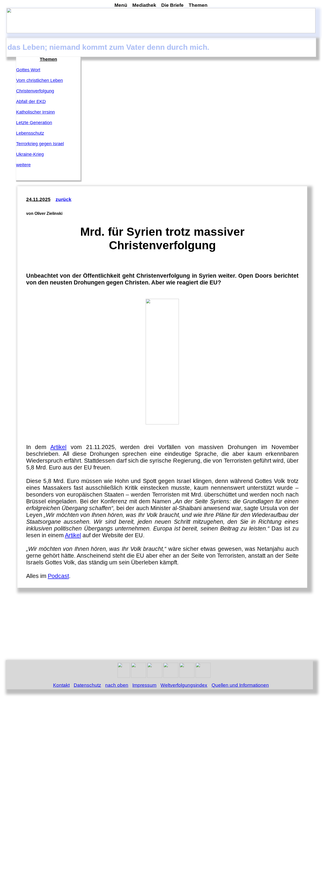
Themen (198, 5)
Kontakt (61, 685)
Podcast (58, 576)
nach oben (116, 685)
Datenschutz (87, 685)
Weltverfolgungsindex (183, 685)
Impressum (144, 685)
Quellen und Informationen (240, 685)
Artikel (58, 447)
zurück (63, 199)
